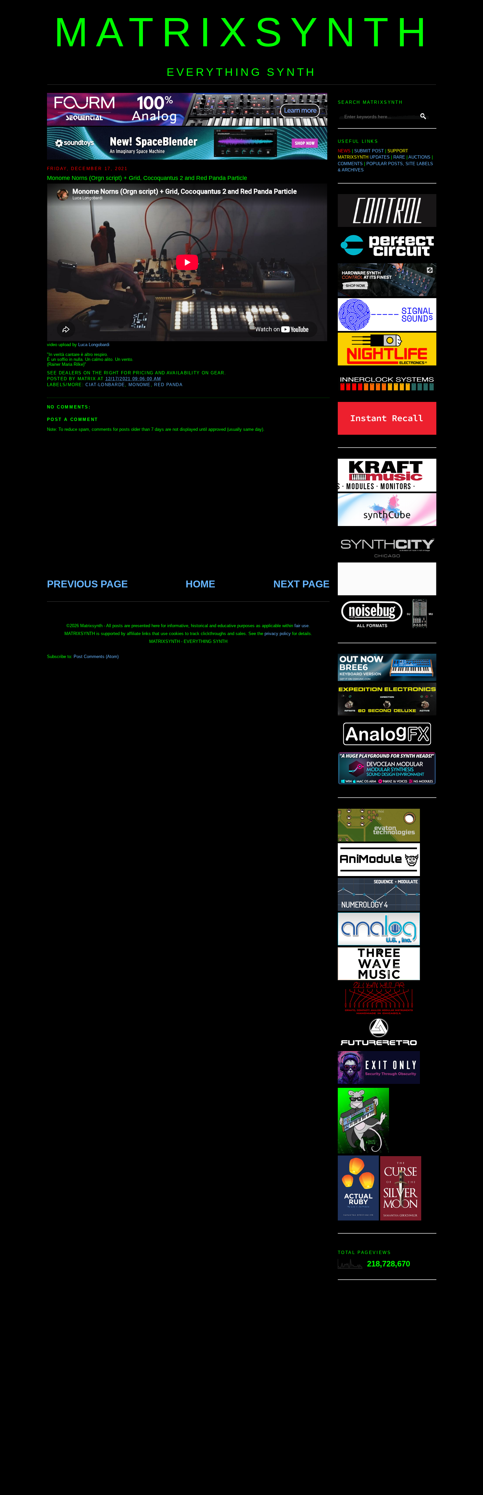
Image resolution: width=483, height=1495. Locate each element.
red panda (168, 384)
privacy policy (277, 633)
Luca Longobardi (93, 344)
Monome (139, 384)
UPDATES (380, 157)
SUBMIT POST (369, 150)
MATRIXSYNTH (244, 32)
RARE (399, 157)
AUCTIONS (419, 157)
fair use (301, 625)
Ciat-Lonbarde (105, 384)
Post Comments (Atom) (96, 656)
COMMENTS (350, 163)
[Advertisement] (387, 1389)
